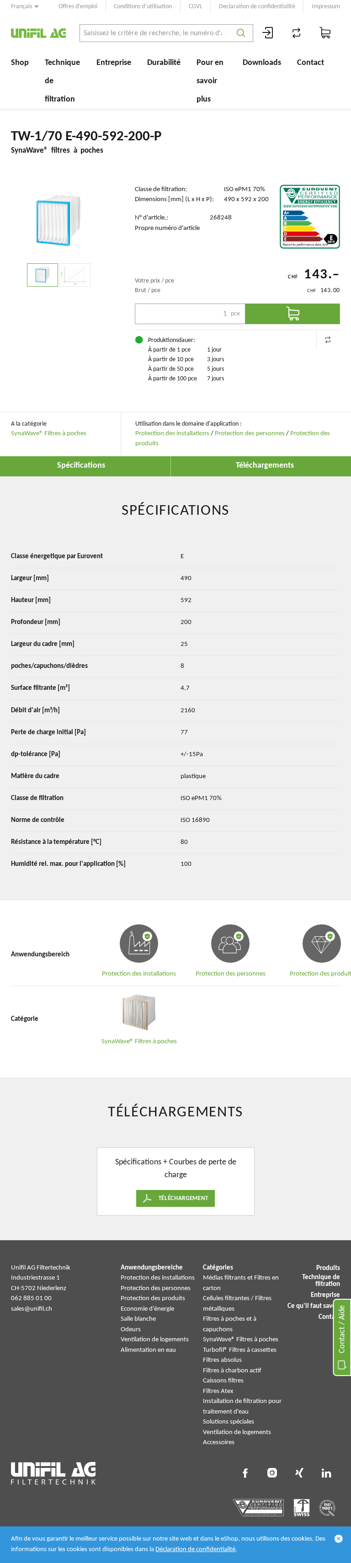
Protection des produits (153, 1298)
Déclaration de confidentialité (195, 1549)
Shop (20, 63)
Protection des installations (172, 433)
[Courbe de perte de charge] (74, 275)
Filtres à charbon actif (232, 1370)
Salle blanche (138, 1319)
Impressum (326, 6)
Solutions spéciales (228, 1422)
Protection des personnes (250, 433)
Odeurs (131, 1329)
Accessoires (218, 1442)
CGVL (195, 6)
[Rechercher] (241, 33)
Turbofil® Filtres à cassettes (240, 1350)
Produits (328, 1268)
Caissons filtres (223, 1380)
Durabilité (164, 63)
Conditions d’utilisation (143, 6)
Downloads (262, 63)
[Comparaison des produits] (296, 33)
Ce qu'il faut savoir (313, 1306)
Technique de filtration (62, 81)
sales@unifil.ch (31, 1309)
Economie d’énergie (147, 1309)
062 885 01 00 (31, 1298)
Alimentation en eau (148, 1350)
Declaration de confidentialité (257, 6)
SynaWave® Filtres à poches (48, 433)
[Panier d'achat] (325, 33)
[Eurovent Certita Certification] (310, 217)
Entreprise (113, 63)
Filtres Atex (218, 1391)
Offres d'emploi (77, 6)
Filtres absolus (222, 1360)
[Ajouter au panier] (292, 314)
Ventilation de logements (155, 1339)
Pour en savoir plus (210, 81)
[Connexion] (268, 33)
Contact (310, 63)
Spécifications (81, 465)
